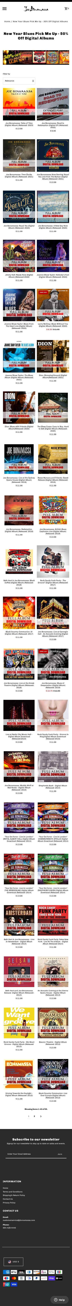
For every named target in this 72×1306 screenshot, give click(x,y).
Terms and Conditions (12, 1192)
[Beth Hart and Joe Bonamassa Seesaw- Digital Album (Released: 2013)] (19, 972)
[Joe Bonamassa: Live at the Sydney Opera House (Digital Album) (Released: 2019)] (19, 459)
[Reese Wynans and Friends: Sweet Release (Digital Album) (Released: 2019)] (53, 459)
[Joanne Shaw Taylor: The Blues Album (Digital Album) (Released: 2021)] (19, 356)
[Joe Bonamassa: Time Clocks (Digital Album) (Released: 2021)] (19, 155)
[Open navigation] (12, 8)
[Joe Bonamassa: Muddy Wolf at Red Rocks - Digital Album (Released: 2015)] (19, 767)
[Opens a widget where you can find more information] (59, 1300)
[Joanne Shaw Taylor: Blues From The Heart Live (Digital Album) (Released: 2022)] (19, 305)
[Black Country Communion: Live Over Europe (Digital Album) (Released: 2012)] (53, 1074)
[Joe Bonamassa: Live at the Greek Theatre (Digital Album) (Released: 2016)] (19, 664)
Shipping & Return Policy (14, 1195)
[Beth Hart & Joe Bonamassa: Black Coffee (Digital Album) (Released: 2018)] (19, 561)
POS (42, 1299)
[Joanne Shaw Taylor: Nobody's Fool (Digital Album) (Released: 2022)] (53, 256)
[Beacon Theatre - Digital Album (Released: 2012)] (53, 1023)
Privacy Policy (9, 1203)
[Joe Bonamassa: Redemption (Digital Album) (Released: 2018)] (19, 510)
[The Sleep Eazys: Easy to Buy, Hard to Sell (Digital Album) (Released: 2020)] (53, 407)
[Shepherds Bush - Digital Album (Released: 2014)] (53, 767)
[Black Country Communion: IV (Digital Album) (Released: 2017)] (19, 613)
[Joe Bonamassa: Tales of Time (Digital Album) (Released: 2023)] (19, 104)
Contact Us (8, 1199)
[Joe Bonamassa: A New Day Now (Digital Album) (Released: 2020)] (53, 206)
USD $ (16, 1262)
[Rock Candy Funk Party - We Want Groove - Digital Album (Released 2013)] (19, 1023)
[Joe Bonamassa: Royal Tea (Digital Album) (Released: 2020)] (19, 206)
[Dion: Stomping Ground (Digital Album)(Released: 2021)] (53, 356)
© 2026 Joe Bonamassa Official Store (21, 1299)
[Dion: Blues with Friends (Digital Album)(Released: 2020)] (19, 407)
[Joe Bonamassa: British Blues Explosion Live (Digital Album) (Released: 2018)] (53, 510)
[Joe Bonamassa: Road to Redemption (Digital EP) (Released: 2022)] (53, 104)
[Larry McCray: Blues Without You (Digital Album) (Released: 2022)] (53, 305)
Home (7, 21)
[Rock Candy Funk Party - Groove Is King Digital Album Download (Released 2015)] (53, 715)
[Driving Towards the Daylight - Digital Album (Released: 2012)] (19, 1074)
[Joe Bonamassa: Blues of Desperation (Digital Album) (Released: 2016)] (53, 664)
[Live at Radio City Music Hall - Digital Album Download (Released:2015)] (19, 715)
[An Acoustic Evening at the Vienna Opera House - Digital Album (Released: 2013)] (53, 972)
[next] (41, 1116)
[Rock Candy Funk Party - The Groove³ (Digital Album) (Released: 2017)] (53, 561)
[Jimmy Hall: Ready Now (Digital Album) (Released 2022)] (19, 256)
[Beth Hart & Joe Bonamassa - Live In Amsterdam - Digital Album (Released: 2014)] (19, 920)
